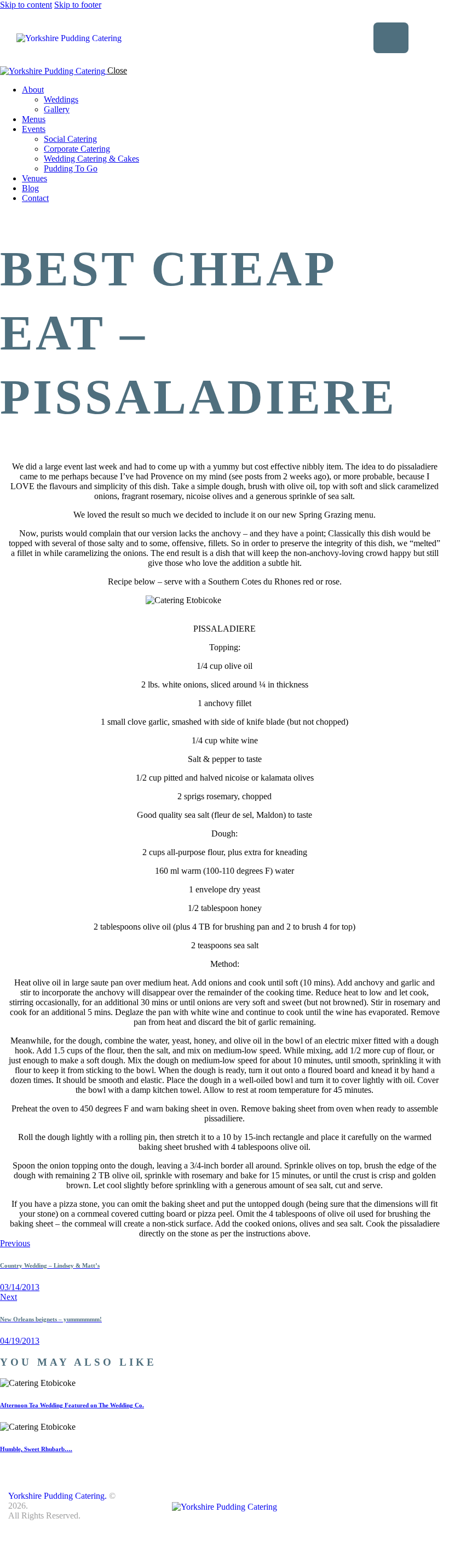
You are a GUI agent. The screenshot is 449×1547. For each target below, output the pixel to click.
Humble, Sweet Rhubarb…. (36, 1449)
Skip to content (26, 4)
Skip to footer (77, 4)
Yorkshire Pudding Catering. (57, 1495)
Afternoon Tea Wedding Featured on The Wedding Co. (72, 1405)
